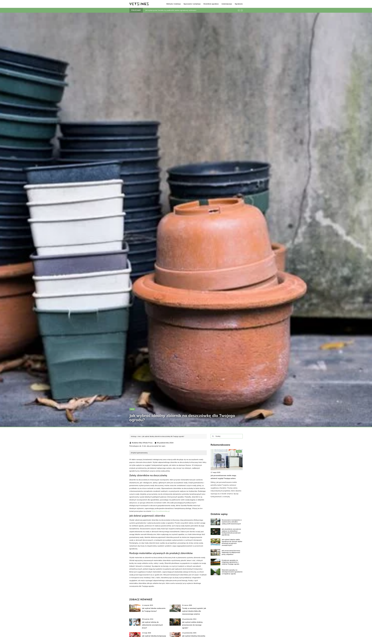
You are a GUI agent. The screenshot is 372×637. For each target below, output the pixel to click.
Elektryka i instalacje (173, 4)
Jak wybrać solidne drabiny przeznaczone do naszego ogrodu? (192, 625)
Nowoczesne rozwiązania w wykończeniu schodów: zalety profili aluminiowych (232, 522)
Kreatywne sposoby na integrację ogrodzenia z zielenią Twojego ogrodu (230, 562)
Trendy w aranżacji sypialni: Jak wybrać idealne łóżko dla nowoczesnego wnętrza (194, 611)
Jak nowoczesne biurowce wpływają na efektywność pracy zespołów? (231, 552)
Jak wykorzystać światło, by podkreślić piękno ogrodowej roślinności (170, 10)
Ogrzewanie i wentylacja (192, 4)
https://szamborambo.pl (161, 511)
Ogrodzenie (239, 4)
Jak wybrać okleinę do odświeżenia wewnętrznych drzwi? (152, 625)
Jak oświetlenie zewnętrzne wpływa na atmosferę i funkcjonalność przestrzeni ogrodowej (231, 532)
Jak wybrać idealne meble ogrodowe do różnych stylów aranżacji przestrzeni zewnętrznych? (232, 542)
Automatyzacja (227, 4)
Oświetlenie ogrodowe (211, 4)
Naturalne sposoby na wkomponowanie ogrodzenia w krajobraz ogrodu (232, 572)
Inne (132, 409)
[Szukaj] (213, 436)
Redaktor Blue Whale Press (142, 442)
